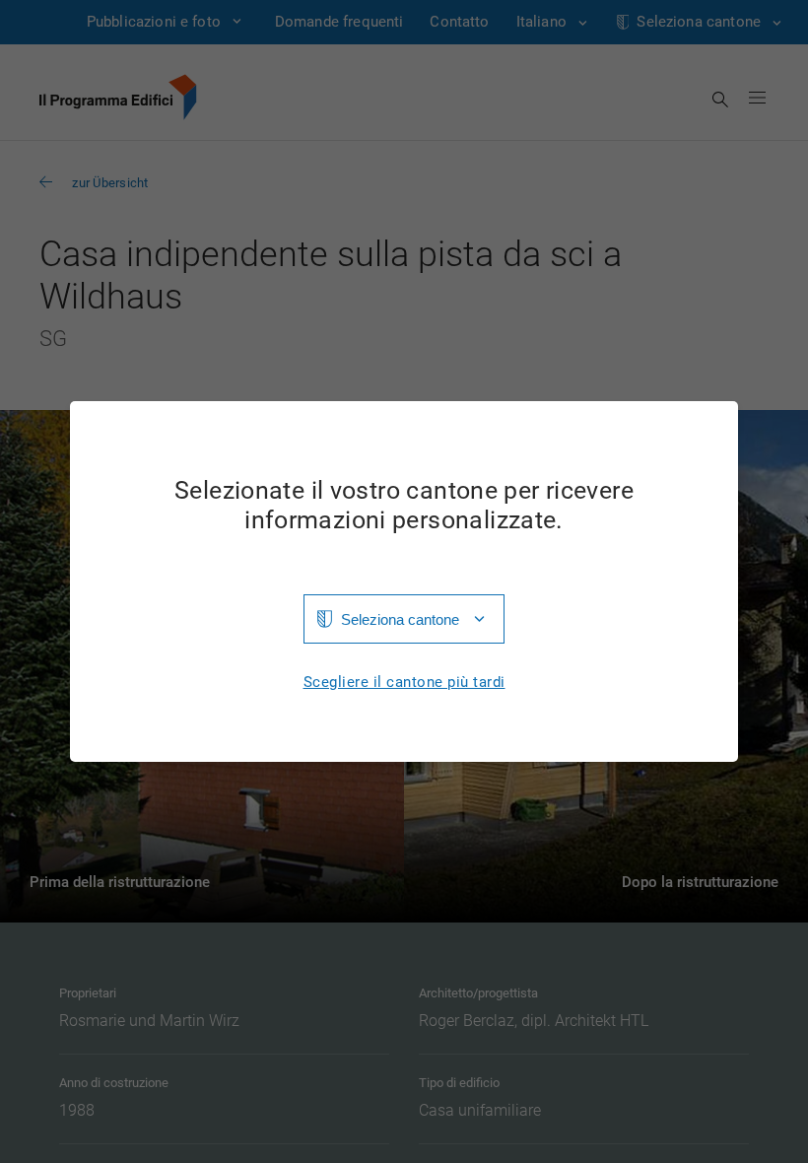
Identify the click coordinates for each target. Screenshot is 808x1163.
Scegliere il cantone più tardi (404, 682)
